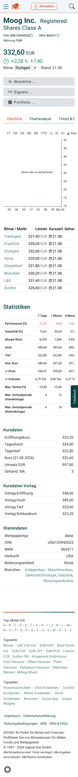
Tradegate (12, 236)
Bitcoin (8, 645)
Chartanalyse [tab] (40, 119)
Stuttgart (11, 251)
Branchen (31, 699)
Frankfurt (11, 244)
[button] (7, 769)
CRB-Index (59, 667)
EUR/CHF (19, 651)
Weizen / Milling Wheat (20, 672)
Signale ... (23, 92)
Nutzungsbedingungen (20, 724)
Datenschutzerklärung (39, 716)
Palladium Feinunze (34, 667)
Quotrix (10, 288)
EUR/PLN (53, 651)
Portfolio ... (24, 102)
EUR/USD (47, 645)
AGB (43, 724)
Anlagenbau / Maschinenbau (49, 570)
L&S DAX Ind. (26, 645)
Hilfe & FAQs (59, 724)
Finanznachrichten (17, 688)
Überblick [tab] (14, 119)
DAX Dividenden (46, 688)
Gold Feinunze (13, 662)
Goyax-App (50, 699)
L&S (7, 281)
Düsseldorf (13, 266)
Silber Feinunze (39, 662)
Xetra (8, 258)
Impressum (12, 716)
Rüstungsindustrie (58, 581)
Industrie (65, 575)
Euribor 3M (21, 656)
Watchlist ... (25, 81)
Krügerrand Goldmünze (49, 656)
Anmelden (46, 6)
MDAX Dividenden (37, 693)
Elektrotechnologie (41, 575)
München (12, 273)
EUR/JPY (36, 651)
